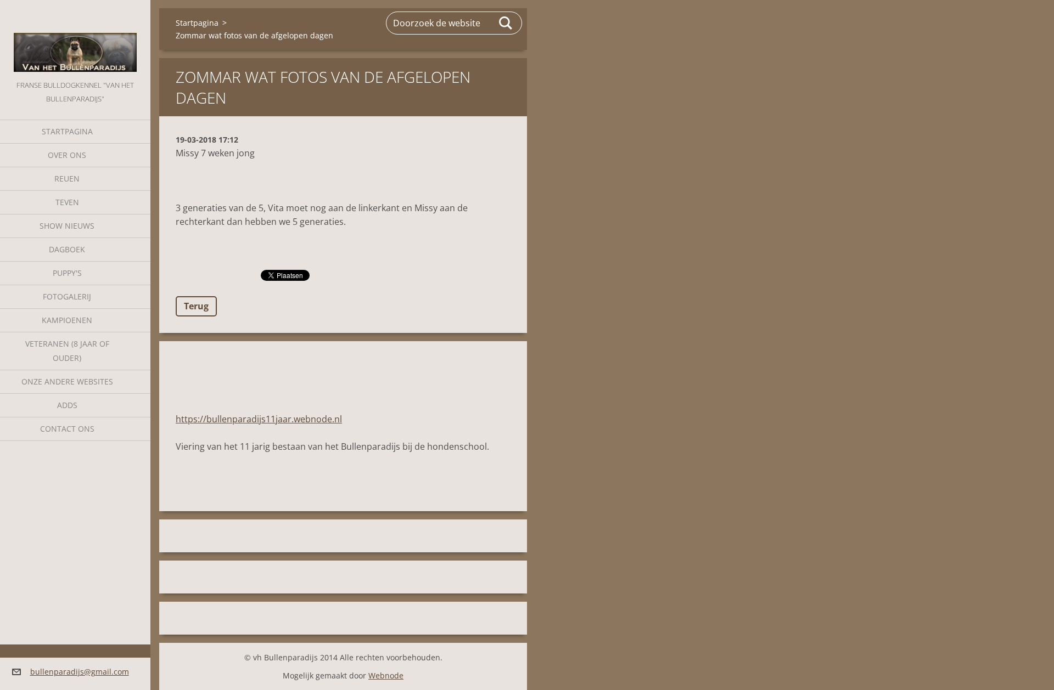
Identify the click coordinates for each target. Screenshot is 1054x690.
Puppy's (67, 273)
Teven (67, 202)
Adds (67, 405)
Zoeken (506, 23)
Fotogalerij (67, 296)
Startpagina (67, 131)
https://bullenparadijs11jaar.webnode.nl (259, 419)
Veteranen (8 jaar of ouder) (67, 350)
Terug (196, 306)
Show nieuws (67, 225)
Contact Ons (67, 428)
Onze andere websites (67, 381)
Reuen (67, 178)
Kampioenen (67, 320)
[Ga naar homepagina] (75, 39)
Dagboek (67, 249)
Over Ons (67, 155)
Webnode (385, 675)
